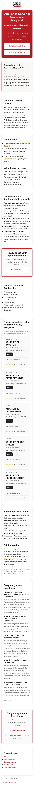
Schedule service (9, 764)
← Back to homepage (9, 782)
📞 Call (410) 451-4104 (17, 52)
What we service (9, 759)
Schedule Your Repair (17, 730)
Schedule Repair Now (17, 46)
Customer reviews (10, 762)
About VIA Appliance (11, 767)
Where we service (10, 757)
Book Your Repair (17, 270)
